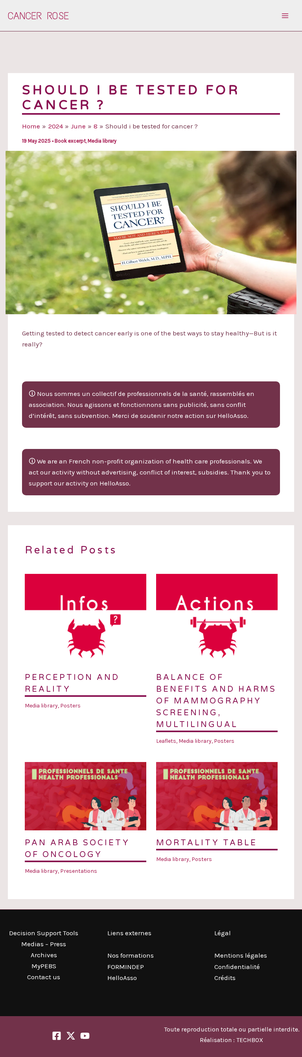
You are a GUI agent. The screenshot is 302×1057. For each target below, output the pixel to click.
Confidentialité (237, 967)
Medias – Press (43, 944)
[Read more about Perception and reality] (85, 619)
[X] (71, 1036)
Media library (102, 141)
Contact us (43, 977)
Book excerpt (70, 141)
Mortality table (206, 843)
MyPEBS (43, 966)
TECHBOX (249, 1040)
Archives (44, 955)
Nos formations (130, 955)
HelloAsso (122, 978)
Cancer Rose (38, 15)
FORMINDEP (125, 967)
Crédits (225, 978)
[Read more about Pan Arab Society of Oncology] (85, 795)
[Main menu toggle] (285, 16)
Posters (70, 705)
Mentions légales (240, 955)
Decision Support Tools (43, 933)
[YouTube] (85, 1036)
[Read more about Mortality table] (217, 795)
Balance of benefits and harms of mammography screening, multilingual (216, 701)
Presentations (78, 871)
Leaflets (166, 741)
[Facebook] (56, 1036)
